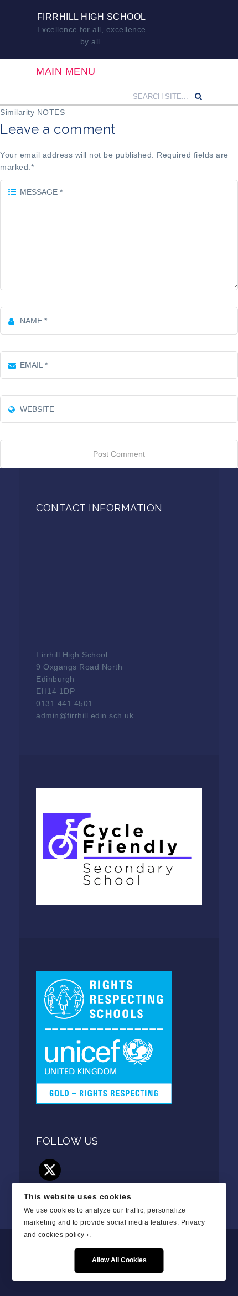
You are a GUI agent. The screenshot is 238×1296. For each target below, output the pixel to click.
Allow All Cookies (119, 1260)
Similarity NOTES (32, 112)
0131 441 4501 (64, 703)
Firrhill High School (91, 17)
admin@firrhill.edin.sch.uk (84, 715)
